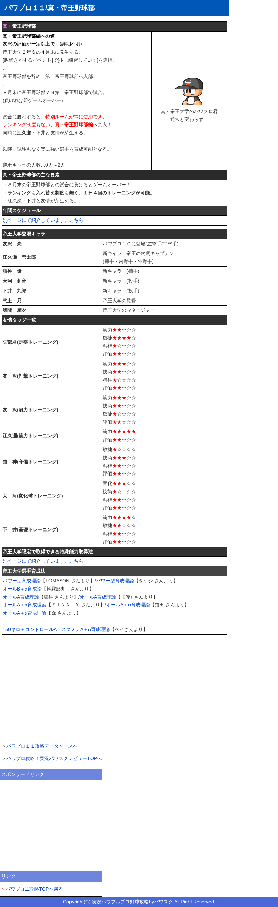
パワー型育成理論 (22, 580)
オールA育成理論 (21, 597)
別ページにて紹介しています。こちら (43, 220)
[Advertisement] (114, 689)
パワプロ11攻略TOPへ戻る (34, 889)
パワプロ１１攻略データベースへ (42, 746)
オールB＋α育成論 (22, 589)
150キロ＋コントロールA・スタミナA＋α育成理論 (56, 629)
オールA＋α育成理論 (24, 604)
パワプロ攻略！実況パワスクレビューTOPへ (54, 758)
